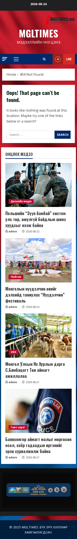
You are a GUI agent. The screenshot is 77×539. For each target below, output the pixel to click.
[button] (4, 59)
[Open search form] (44, 59)
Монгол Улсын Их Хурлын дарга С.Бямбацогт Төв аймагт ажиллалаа (35, 370)
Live (69, 59)
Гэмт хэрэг (18, 427)
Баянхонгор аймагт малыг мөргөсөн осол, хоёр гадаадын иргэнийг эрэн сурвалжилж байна (38, 445)
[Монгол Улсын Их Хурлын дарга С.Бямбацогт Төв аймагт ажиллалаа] (38, 335)
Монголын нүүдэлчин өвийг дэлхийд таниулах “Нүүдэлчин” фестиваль (35, 294)
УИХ (13, 352)
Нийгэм (16, 277)
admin (13, 231)
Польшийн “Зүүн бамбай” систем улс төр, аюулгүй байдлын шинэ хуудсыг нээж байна (35, 219)
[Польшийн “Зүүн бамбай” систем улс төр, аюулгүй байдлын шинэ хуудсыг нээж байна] (38, 185)
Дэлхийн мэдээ (21, 201)
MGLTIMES (38, 33)
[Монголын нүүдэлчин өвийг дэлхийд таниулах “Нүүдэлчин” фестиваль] (38, 260)
